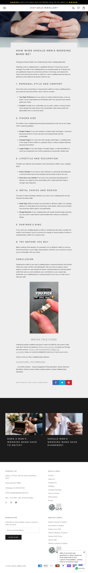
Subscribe (13, 537)
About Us (51, 479)
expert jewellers (49, 347)
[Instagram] (11, 502)
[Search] (73, 8)
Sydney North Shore (55, 536)
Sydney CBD (52, 540)
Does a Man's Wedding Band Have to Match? (22, 442)
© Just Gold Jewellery (15, 566)
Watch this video (44, 339)
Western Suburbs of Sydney (57, 543)
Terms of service (53, 493)
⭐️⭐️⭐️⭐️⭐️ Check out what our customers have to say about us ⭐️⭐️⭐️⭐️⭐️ (44, 2)
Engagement (52, 483)
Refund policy (52, 497)
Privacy (50, 500)
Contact (50, 476)
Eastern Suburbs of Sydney (57, 522)
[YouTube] (16, 502)
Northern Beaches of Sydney (57, 533)
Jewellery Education (54, 490)
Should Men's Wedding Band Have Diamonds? (62, 442)
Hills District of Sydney (56, 526)
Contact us (32, 350)
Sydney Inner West (54, 529)
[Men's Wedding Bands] (44, 308)
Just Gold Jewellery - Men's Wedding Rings (30, 362)
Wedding (51, 486)
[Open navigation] (4, 8)
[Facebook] (6, 502)
